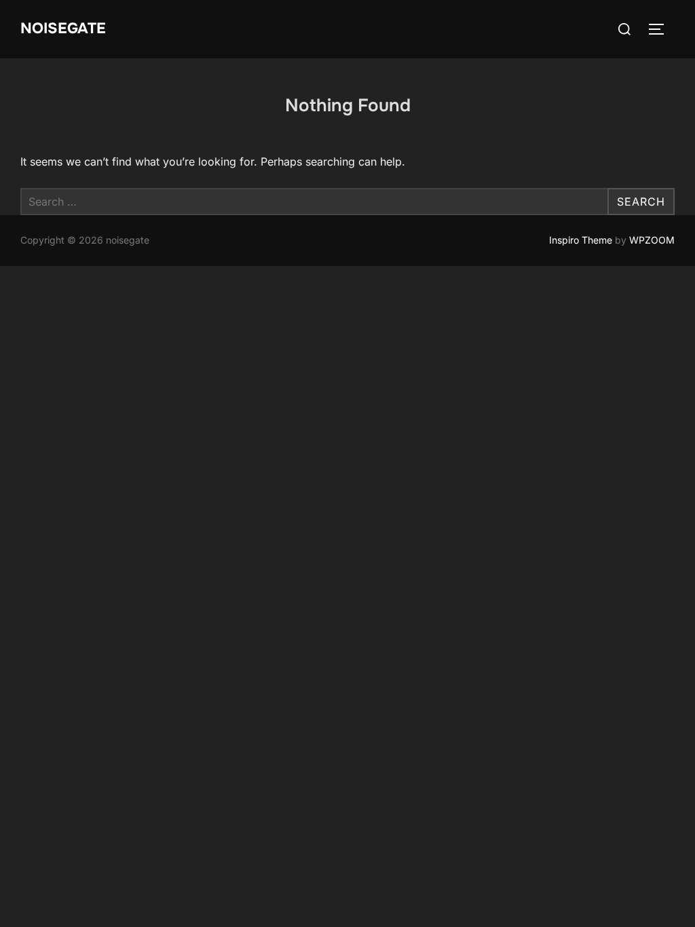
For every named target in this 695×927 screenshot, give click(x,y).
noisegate (63, 28)
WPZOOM (652, 240)
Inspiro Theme (580, 240)
